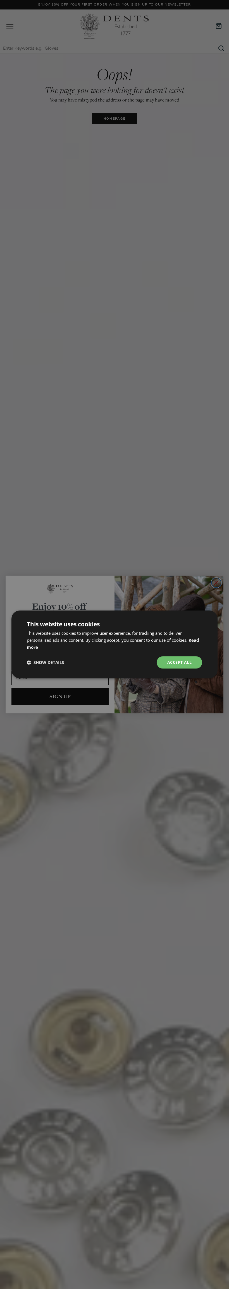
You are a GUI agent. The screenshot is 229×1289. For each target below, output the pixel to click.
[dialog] (114, 644)
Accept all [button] (179, 662)
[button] (45, 662)
